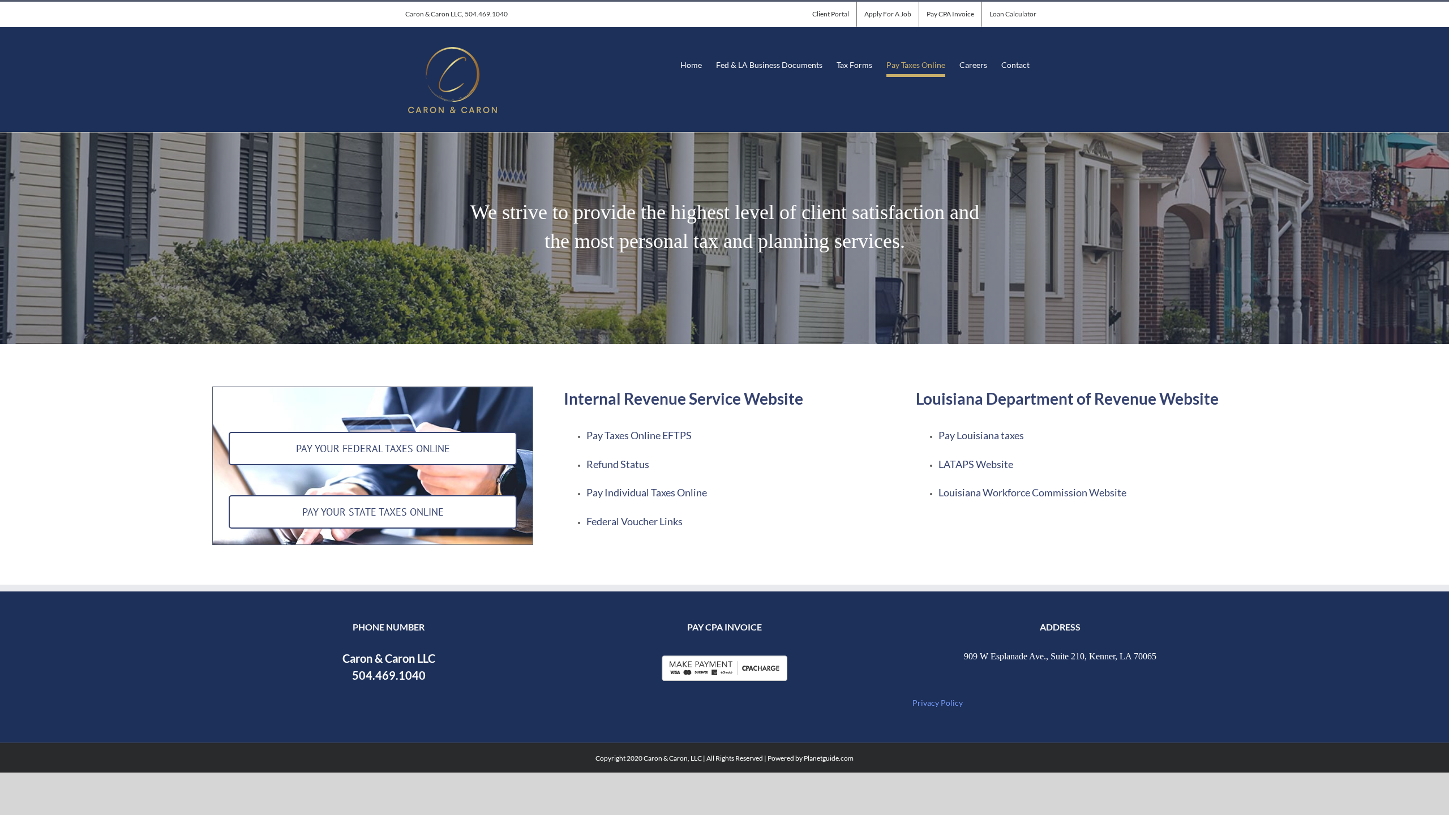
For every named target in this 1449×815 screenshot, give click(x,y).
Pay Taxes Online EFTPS (639, 435)
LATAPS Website (975, 464)
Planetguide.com (829, 758)
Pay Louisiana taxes (981, 435)
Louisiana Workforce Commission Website (1032, 492)
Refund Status (617, 464)
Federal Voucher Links (634, 521)
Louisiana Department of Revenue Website (1067, 398)
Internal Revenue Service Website (683, 398)
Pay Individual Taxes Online (646, 492)
